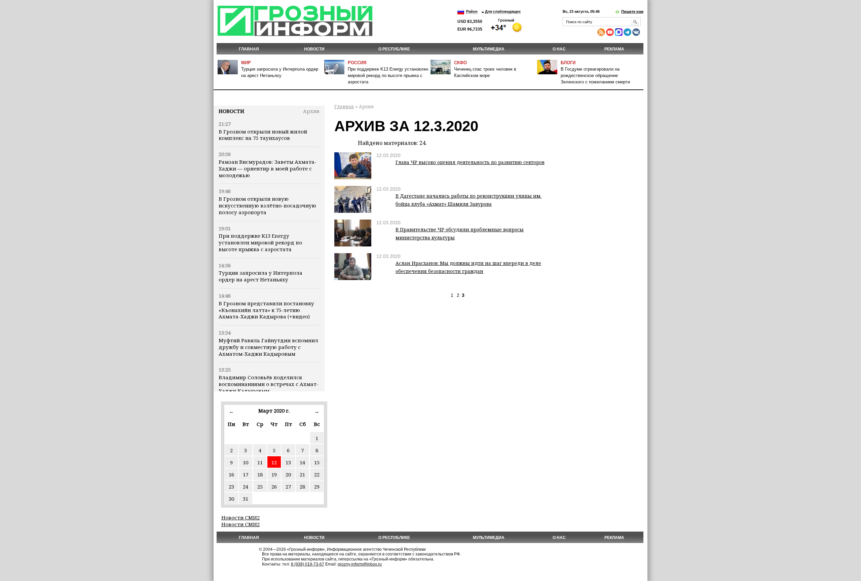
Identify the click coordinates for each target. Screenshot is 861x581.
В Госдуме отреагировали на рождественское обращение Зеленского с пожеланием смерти (595, 75)
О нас (559, 49)
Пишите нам (632, 11)
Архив (311, 111)
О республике (394, 49)
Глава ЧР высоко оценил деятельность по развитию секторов (470, 162)
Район (472, 11)
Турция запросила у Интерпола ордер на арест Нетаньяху (260, 276)
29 (317, 486)
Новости (231, 111)
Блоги (568, 62)
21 (302, 474)
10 (245, 462)
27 (288, 486)
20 (288, 474)
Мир (246, 62)
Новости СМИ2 (240, 517)
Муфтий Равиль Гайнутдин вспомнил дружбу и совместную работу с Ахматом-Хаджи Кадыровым (268, 347)
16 (231, 474)
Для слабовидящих (503, 11)
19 (274, 474)
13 (288, 462)
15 (317, 462)
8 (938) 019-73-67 (307, 564)
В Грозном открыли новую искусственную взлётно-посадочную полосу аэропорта (267, 205)
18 (260, 474)
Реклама (614, 49)
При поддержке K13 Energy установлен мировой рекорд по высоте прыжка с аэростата (388, 75)
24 (245, 486)
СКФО (460, 62)
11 (260, 462)
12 (274, 462)
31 (245, 498)
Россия (357, 62)
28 (302, 486)
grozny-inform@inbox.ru (360, 564)
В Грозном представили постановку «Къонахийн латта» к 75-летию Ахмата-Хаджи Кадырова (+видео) (266, 310)
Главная (249, 49)
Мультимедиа (488, 49)
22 (317, 474)
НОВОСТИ (314, 49)
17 (245, 474)
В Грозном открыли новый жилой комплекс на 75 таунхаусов (263, 135)
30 (231, 498)
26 (274, 486)
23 (231, 486)
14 (302, 462)
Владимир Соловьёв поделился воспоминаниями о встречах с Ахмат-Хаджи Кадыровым (269, 384)
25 (260, 486)
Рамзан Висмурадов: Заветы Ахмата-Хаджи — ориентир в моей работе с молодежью (267, 168)
